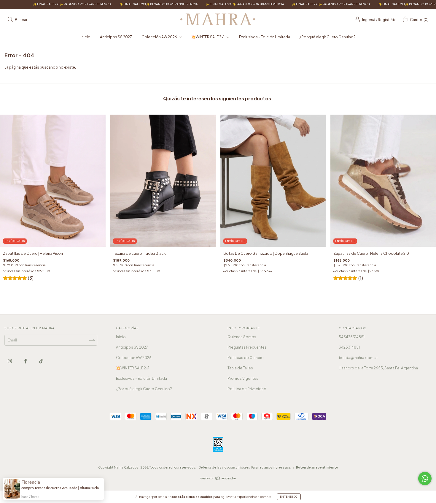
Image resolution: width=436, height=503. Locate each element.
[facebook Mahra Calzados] (25, 361)
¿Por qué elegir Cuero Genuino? (328, 37)
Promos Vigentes (242, 378)
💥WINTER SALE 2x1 (208, 37)
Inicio (85, 37)
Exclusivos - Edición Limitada (264, 37)
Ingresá (368, 20)
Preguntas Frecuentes (247, 347)
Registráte (387, 20)
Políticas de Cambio (245, 357)
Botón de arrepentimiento (317, 467)
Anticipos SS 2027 (116, 37)
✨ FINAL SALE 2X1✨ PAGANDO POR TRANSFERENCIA (123, 4)
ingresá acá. (282, 467)
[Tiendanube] (218, 479)
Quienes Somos (241, 337)
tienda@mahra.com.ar (358, 357)
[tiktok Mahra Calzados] (41, 361)
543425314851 (352, 337)
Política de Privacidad (246, 389)
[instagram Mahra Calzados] (10, 361)
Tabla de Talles (240, 368)
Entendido (288, 496)
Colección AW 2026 (159, 37)
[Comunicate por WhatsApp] (425, 478)
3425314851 (349, 347)
